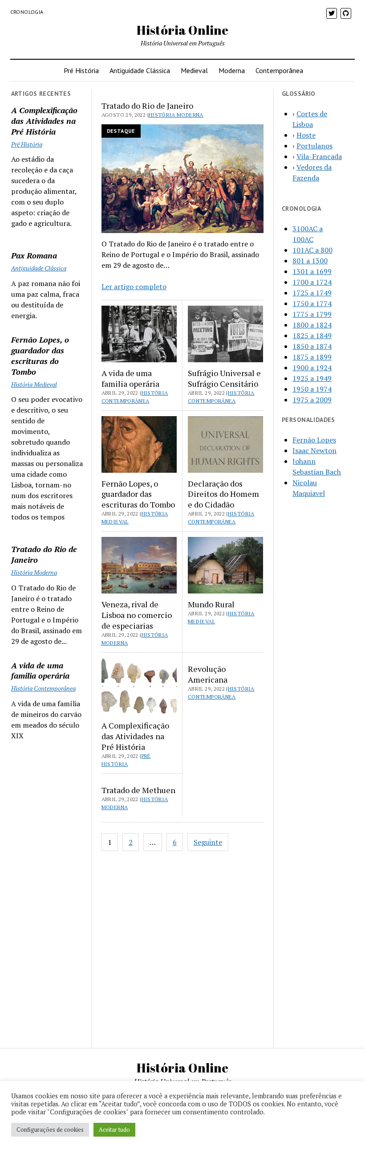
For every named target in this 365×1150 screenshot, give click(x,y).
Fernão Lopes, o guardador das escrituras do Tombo (40, 355)
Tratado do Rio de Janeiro (44, 554)
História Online (182, 29)
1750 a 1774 (312, 303)
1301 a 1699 (312, 271)
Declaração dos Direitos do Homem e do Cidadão (223, 494)
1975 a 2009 (312, 400)
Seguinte (208, 842)
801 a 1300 (310, 261)
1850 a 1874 (312, 346)
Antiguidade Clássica (140, 70)
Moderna (232, 70)
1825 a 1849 (312, 335)
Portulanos (314, 146)
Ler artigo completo (133, 286)
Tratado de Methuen (138, 790)
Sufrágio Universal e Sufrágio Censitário (224, 378)
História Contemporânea (43, 688)
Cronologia (27, 11)
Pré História (81, 70)
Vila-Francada (319, 156)
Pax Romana (34, 255)
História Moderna (34, 572)
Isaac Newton (314, 450)
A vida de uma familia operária (40, 670)
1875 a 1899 (312, 357)
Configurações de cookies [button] (50, 1129)
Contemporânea (279, 70)
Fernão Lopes (314, 440)
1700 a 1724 (312, 282)
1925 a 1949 (312, 378)
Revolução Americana (207, 674)
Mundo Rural (211, 604)
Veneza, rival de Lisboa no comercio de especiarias (136, 615)
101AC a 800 (312, 250)
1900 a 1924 (312, 367)
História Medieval (34, 384)
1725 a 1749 (312, 293)
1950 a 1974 (312, 389)
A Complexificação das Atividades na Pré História (44, 121)
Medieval (194, 70)
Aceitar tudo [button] (114, 1129)
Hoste (306, 135)
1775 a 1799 (312, 314)
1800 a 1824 (312, 325)
